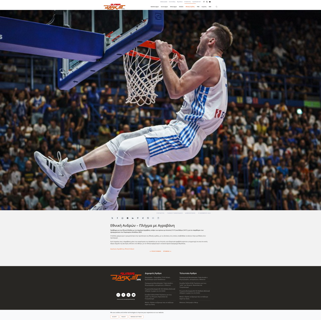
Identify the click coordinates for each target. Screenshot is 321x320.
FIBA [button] (198, 6)
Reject (124, 316)
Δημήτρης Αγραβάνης (117, 249)
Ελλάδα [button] (181, 6)
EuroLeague (164, 6)
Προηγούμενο (156, 251)
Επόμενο (166, 251)
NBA (210, 6)
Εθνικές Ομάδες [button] (190, 6)
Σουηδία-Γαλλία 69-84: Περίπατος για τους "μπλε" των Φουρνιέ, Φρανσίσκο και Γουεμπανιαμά (158, 297)
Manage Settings (136, 316)
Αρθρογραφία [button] (163, 1)
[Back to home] (114, 6)
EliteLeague (173, 6)
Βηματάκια (179, 1)
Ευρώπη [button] (204, 6)
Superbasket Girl (196, 1)
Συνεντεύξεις (172, 1)
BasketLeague (155, 6)
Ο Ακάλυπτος (187, 1)
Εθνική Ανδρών (129, 249)
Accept (114, 316)
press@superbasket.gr (129, 299)
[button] (216, 6)
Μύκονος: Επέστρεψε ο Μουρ (188, 302)
